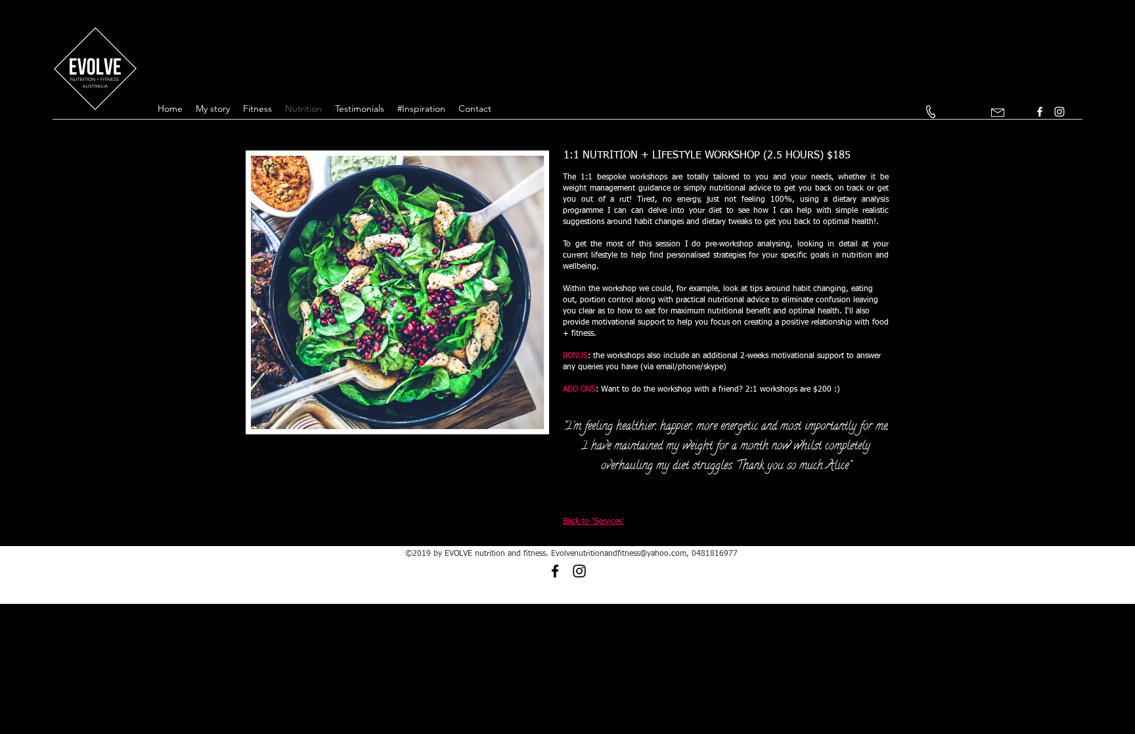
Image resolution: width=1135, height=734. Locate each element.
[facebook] (1039, 111)
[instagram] (1059, 111)
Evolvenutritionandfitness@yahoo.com (618, 554)
